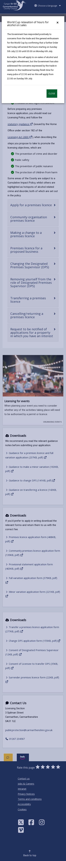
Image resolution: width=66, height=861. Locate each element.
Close (52, 93)
